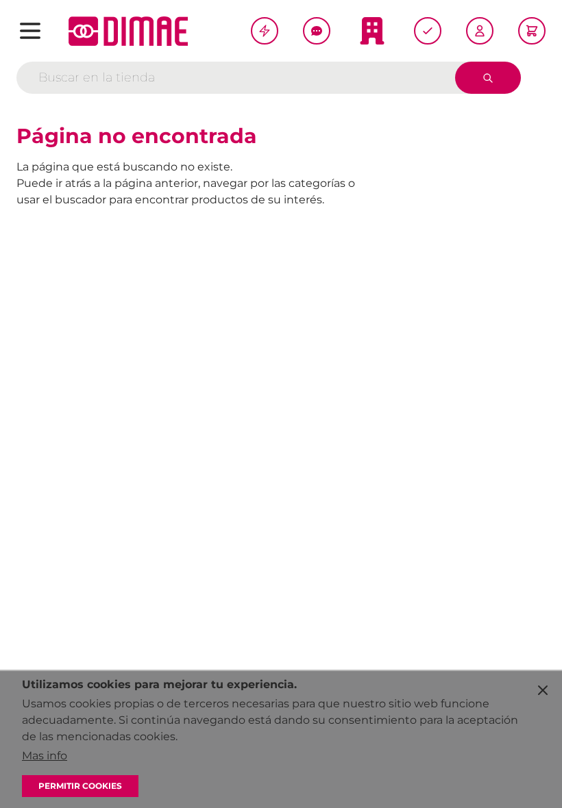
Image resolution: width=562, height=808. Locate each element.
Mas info (44, 755)
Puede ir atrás (53, 183)
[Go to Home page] (128, 31)
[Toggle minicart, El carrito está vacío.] (532, 31)
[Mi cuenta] (479, 31)
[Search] (488, 78)
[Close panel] (543, 690)
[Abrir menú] (30, 31)
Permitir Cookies (80, 786)
